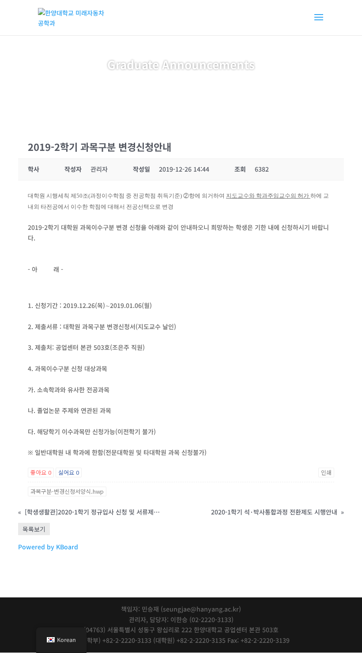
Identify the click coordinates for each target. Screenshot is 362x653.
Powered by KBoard (48, 546)
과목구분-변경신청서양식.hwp (67, 491)
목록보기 (34, 529)
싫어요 (68, 472)
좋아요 (40, 472)
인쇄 (326, 472)
